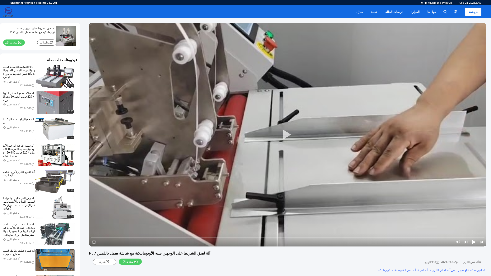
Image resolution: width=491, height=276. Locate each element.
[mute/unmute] (458, 242)
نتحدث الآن (127, 261)
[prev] (481, 242)
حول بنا (432, 11)
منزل (359, 11)
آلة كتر (424, 270)
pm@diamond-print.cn (437, 2)
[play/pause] (474, 242)
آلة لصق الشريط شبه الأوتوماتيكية (397, 270)
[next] (466, 242)
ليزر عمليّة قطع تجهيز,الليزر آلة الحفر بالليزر (457, 270)
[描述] (455, 11)
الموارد (415, 11)
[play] (287, 135)
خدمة (374, 11)
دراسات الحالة (394, 11)
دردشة (473, 11)
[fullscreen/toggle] (94, 242)
